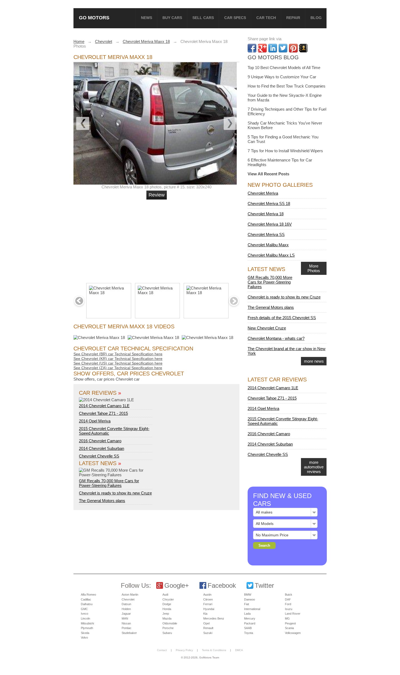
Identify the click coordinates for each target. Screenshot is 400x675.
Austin (207, 594)
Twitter (264, 585)
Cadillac (86, 599)
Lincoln (85, 618)
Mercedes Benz (213, 618)
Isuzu (288, 609)
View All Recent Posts (268, 174)
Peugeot (290, 623)
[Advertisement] (157, 239)
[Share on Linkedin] (272, 48)
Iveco (84, 613)
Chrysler (168, 599)
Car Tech (266, 17)
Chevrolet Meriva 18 (266, 213)
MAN (125, 618)
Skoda (85, 632)
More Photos (313, 268)
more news (314, 361)
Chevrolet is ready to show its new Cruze (115, 493)
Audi (165, 594)
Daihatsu (87, 604)
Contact (162, 650)
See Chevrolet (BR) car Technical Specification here (117, 354)
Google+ (176, 585)
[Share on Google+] (262, 48)
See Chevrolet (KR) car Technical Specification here (117, 358)
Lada (247, 613)
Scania (289, 628)
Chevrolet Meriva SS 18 (269, 203)
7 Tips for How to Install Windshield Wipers (285, 150)
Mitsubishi (87, 623)
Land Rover (292, 613)
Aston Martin (130, 594)
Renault (208, 628)
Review (157, 195)
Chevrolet (128, 599)
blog (316, 17)
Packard (249, 623)
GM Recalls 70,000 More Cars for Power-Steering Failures (109, 483)
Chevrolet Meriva (263, 193)
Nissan (126, 623)
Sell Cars (203, 17)
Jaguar (126, 613)
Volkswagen (293, 632)
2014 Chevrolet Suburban (101, 448)
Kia (205, 613)
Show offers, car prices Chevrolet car (106, 379)
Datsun (126, 604)
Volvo (84, 637)
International (252, 609)
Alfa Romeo (88, 594)
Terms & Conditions (214, 650)
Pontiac (126, 628)
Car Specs (235, 17)
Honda (166, 609)
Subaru (167, 632)
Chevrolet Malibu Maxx (268, 244)
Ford (288, 604)
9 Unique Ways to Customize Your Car (282, 76)
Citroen (208, 599)
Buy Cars (172, 17)
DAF (288, 599)
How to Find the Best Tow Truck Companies (286, 86)
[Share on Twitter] (283, 48)
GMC (84, 609)
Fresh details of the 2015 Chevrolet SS (282, 317)
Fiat (246, 604)
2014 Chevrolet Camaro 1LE (104, 405)
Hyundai (208, 609)
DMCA (239, 650)
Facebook (222, 585)
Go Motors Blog (273, 57)
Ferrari (207, 604)
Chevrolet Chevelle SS (99, 456)
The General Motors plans (102, 500)
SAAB (248, 628)
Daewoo (249, 599)
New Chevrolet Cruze (267, 328)
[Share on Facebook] (252, 48)
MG (287, 618)
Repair (293, 17)
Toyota (248, 632)
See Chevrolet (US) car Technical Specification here (117, 363)
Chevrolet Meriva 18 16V (270, 224)
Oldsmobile (169, 623)
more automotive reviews (314, 467)
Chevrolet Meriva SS (266, 234)
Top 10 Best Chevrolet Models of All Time (284, 67)
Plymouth (87, 628)
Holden (126, 609)
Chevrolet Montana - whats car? (276, 338)
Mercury (249, 618)
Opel (206, 623)
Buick (288, 594)
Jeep (165, 613)
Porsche (168, 628)
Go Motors (94, 17)
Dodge (166, 604)
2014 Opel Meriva (94, 421)
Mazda (166, 618)
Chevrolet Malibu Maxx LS (271, 255)
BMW (247, 594)
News (146, 17)
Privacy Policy (184, 650)
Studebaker (129, 632)
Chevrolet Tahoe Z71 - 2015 (103, 413)
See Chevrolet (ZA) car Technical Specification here (117, 368)
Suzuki (207, 632)
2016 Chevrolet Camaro (100, 440)
